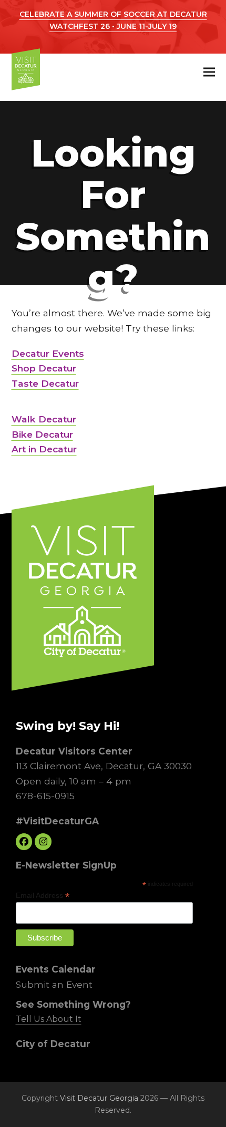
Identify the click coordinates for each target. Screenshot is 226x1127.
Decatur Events (48, 353)
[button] (209, 72)
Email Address (42, 896)
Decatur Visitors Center (73, 751)
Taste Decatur (45, 383)
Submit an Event (53, 984)
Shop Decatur (44, 368)
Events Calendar (55, 969)
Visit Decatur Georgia (99, 1098)
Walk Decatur (44, 419)
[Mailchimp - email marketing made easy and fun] (170, 947)
